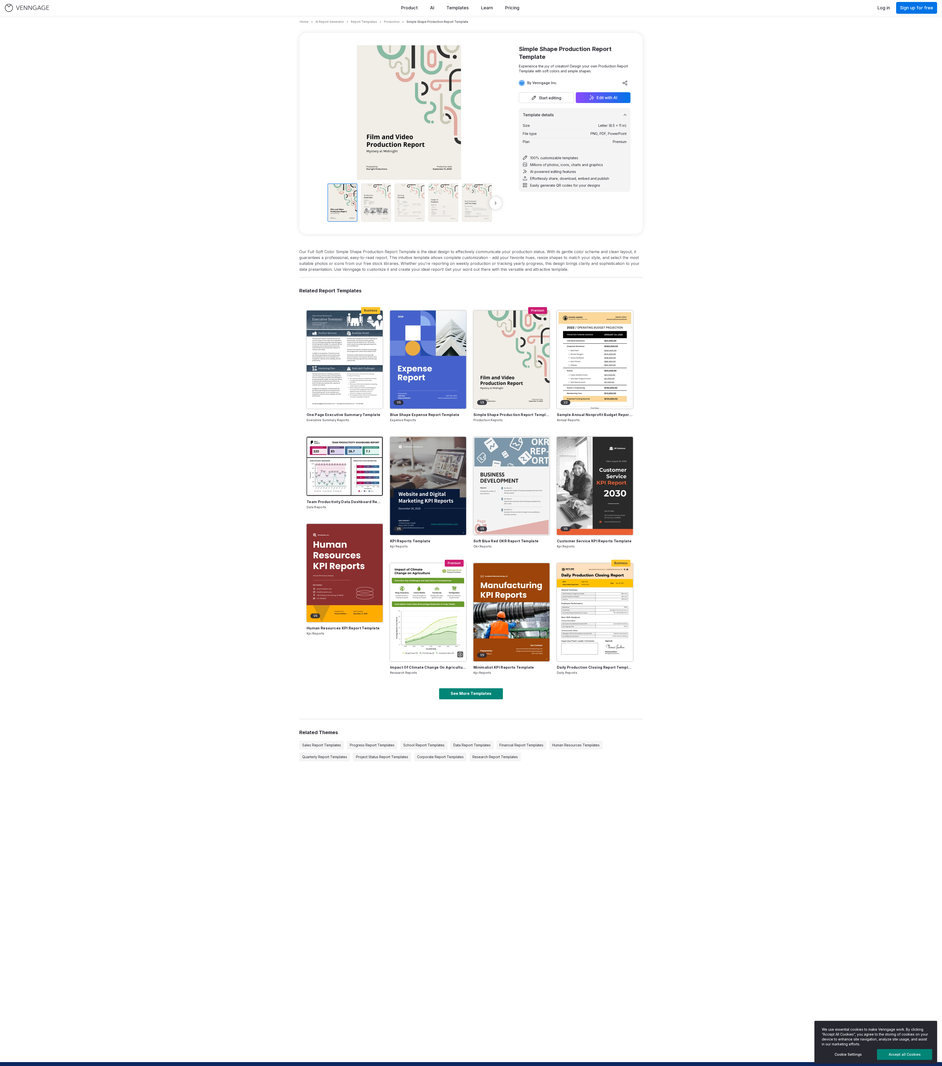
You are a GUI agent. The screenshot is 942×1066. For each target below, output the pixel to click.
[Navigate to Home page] (27, 8)
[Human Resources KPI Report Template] (345, 573)
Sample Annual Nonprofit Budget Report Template (595, 415)
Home (304, 22)
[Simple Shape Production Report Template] (511, 360)
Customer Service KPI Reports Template (594, 541)
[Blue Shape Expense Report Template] (428, 360)
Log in (883, 7)
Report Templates (364, 22)
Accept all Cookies (905, 1054)
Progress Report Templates (372, 745)
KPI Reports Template (410, 541)
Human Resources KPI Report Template (343, 628)
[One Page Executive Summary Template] (345, 360)
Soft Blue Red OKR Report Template (506, 541)
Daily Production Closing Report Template (595, 667)
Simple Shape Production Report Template (511, 415)
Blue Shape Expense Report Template (424, 415)
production (392, 22)
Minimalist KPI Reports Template (503, 667)
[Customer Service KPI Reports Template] (595, 486)
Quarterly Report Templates (324, 757)
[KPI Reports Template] (428, 486)
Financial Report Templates (521, 745)
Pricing (512, 7)
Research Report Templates (495, 757)
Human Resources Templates (576, 745)
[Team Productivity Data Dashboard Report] (345, 466)
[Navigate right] (495, 203)
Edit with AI (607, 97)
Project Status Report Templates (382, 757)
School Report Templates (424, 745)
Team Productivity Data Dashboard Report (345, 502)
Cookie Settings (848, 1054)
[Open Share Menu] (625, 83)
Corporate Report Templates (440, 757)
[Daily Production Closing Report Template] (595, 612)
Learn (487, 7)
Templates (457, 7)
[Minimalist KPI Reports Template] (511, 612)
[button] (546, 97)
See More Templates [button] (471, 693)
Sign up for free (916, 7)
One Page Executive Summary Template (343, 415)
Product (409, 7)
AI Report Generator (329, 22)
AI (432, 7)
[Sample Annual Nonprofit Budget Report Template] (595, 360)
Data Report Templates (472, 745)
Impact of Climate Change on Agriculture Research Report (428, 667)
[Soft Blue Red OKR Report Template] (511, 486)
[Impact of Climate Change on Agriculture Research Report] (428, 612)
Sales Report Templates (321, 745)
